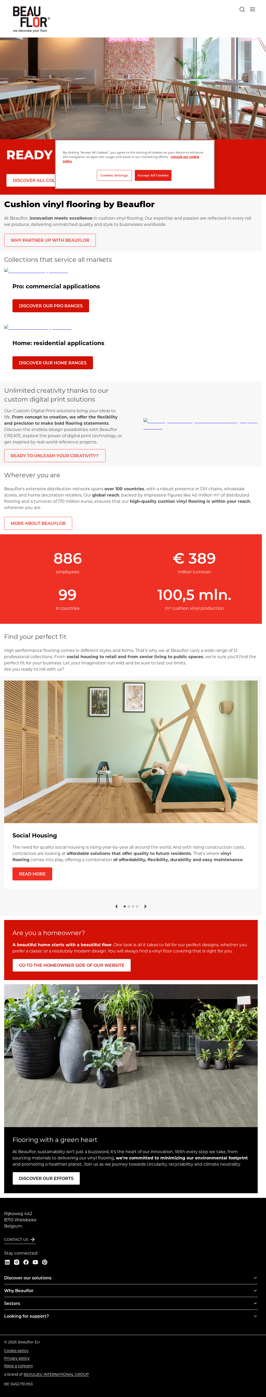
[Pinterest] (45, 1262)
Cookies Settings (114, 175)
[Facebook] (26, 1262)
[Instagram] (17, 1262)
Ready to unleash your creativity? (55, 455)
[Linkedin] (7, 1262)
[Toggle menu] (255, 1277)
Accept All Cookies (153, 175)
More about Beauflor (38, 523)
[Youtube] (35, 1262)
